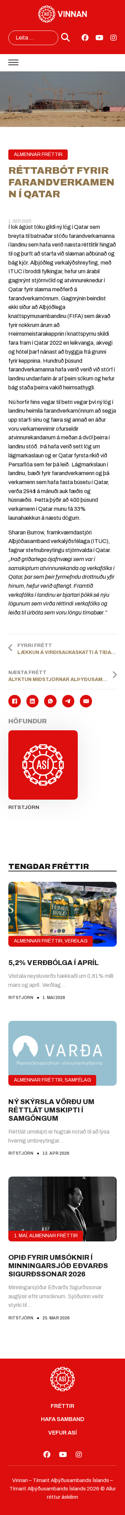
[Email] (86, 701)
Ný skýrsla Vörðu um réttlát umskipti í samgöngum (51, 1110)
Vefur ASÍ (62, 1433)
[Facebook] (14, 701)
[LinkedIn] (32, 701)
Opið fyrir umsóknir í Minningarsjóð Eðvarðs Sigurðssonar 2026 (58, 1266)
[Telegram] (68, 701)
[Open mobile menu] (13, 62)
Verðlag (76, 941)
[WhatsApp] (50, 701)
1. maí (20, 1235)
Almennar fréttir (38, 154)
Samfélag (78, 1080)
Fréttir (62, 1406)
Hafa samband (62, 1419)
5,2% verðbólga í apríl (53, 962)
